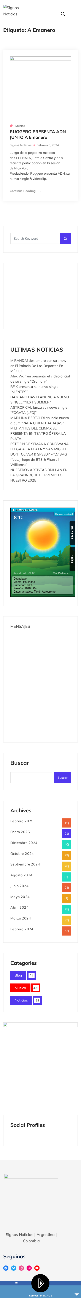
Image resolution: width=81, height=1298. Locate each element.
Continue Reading (23, 191)
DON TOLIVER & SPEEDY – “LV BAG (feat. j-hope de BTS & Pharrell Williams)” (38, 459)
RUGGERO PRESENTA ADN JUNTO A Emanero (38, 134)
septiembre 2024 (25, 864)
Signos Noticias (21, 145)
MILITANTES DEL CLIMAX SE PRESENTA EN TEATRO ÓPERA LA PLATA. (38, 433)
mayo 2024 (20, 897)
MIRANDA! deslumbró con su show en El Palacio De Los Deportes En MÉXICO (38, 365)
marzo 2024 (20, 918)
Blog (18, 975)
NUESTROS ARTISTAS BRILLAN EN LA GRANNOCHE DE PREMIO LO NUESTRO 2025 (39, 475)
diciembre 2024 (24, 843)
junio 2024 (19, 886)
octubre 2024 (22, 853)
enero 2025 (20, 832)
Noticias (21, 1000)
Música (20, 125)
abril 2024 (19, 907)
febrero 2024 (21, 929)
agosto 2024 (21, 875)
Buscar (19, 763)
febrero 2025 (21, 821)
